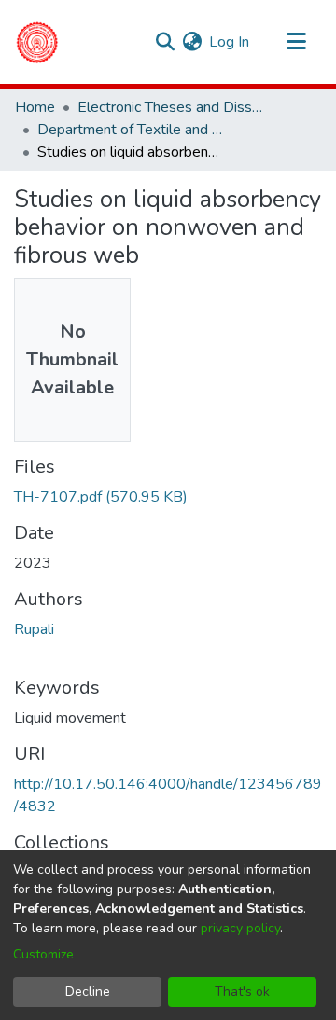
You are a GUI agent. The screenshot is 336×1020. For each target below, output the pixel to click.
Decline (87, 991)
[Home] (37, 42)
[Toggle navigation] (296, 42)
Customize (43, 954)
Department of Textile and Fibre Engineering (130, 129)
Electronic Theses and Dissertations (170, 107)
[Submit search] (164, 42)
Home (35, 107)
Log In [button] (230, 42)
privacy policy (240, 928)
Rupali (34, 629)
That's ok (242, 991)
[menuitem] (191, 42)
